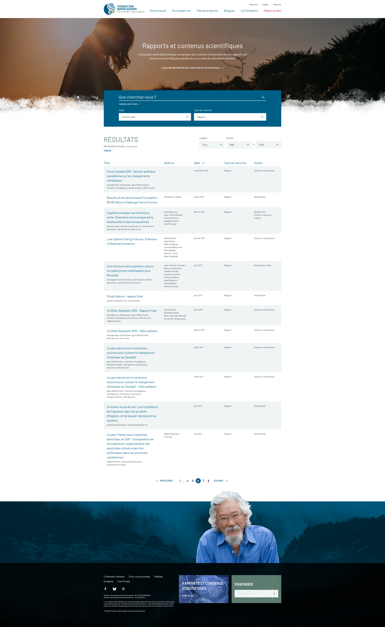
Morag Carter (180, 318)
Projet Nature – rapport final (125, 296)
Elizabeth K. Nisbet (172, 197)
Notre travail (158, 10)
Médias (158, 576)
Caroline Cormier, (172, 274)
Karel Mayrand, (170, 212)
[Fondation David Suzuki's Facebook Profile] (105, 588)
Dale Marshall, (170, 238)
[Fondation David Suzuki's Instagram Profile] (123, 588)
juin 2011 (198, 406)
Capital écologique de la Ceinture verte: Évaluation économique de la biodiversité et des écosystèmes (130, 217)
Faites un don (272, 10)
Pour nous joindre (139, 576)
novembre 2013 (201, 170)
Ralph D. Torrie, (171, 253)
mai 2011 (198, 433)
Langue (203, 137)
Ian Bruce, (168, 318)
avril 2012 (198, 309)
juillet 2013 (199, 197)
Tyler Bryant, (170, 241)
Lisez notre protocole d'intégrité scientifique (190, 67)
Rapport (228, 170)
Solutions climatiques (264, 170)
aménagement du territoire (119, 279)
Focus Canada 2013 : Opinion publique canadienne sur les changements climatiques (131, 176)
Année (229, 137)
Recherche (253, 4)
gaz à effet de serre (140, 185)
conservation (148, 226)
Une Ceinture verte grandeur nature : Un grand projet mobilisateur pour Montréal (131, 270)
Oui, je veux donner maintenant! (101, 543)
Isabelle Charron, (172, 221)
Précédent (166, 480)
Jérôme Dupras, (171, 218)
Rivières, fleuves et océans (263, 216)
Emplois (108, 581)
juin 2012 (198, 265)
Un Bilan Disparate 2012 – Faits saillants (132, 331)
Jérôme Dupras (171, 286)
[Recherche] (263, 97)
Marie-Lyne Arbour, (173, 268)
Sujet (121, 110)
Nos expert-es (181, 10)
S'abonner (277, 4)
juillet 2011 (198, 347)
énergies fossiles (114, 364)
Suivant (219, 480)
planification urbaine (142, 279)
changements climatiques (119, 185)
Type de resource (203, 110)
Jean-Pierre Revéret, (173, 215)
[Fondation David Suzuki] (124, 9)
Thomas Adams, (171, 277)
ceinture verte (113, 226)
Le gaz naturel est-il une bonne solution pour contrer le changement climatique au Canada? (130, 352)
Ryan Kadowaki (171, 256)
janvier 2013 (199, 238)
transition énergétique (117, 188)
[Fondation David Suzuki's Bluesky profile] (114, 588)
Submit (274, 593)
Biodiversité (259, 197)
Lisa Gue (168, 437)
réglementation (114, 321)
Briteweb (141, 611)
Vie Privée (124, 581)
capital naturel (123, 229)
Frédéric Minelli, (171, 271)
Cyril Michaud (170, 224)
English (265, 4)
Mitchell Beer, (170, 250)
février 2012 (199, 330)
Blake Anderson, (171, 244)
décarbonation (135, 188)
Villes (268, 265)
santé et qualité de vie (131, 226)
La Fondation (249, 10)
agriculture (136, 229)
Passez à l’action (207, 10)
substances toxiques (116, 424)
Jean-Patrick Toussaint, (175, 265)
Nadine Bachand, (172, 433)
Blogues (229, 10)
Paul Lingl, (169, 315)
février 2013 (199, 212)
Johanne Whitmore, (173, 247)
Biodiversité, (260, 212)
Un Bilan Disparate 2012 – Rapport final (131, 310)
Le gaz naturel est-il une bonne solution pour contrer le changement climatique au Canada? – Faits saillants (131, 382)
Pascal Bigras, (170, 283)
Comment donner (114, 576)
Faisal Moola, (170, 309)
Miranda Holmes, (171, 312)
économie (111, 229)
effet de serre (149, 188)
